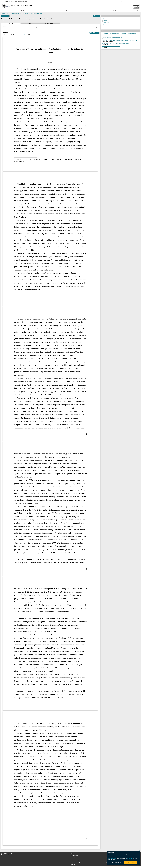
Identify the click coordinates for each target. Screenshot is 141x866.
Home (71, 853)
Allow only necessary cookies (115, 862)
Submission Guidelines (112, 10)
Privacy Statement (112, 858)
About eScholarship (74, 855)
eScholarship (3, 13)
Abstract (5, 26)
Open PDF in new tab (95, 32)
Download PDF (4, 16)
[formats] (8, 16)
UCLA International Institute (14, 13)
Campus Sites (73, 857)
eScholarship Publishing (75, 862)
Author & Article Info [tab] (49, 23)
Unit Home (23, 10)
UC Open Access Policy (74, 859)
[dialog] (123, 858)
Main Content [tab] (11, 23)
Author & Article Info (106, 27)
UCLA (12, 6)
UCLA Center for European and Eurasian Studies (28, 13)
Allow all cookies (131, 862)
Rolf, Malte (6, 20)
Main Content (6, 32)
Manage (136, 7)
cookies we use (129, 858)
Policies (66, 10)
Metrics (103, 24)
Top (139, 850)
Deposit (136, 4)
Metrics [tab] (29, 23)
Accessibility (72, 864)
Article (103, 18)
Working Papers (39, 13)
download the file (22, 34)
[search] (138, 1)
